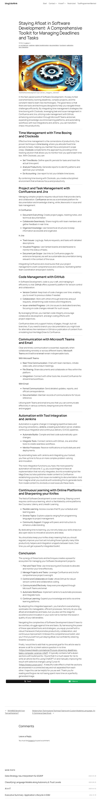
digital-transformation (42, 45)
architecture (24, 45)
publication (69, 45)
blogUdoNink (11, 3)
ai (19, 45)
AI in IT (8, 788)
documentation (54, 45)
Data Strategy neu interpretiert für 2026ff (24, 776)
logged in (31, 740)
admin (27, 43)
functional (63, 45)
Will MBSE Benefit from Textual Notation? (15, 711)
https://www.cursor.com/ (31, 664)
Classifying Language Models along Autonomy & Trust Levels (33, 782)
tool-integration (23, 47)
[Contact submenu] (56, 3)
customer (32, 45)
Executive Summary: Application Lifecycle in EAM (27, 795)
